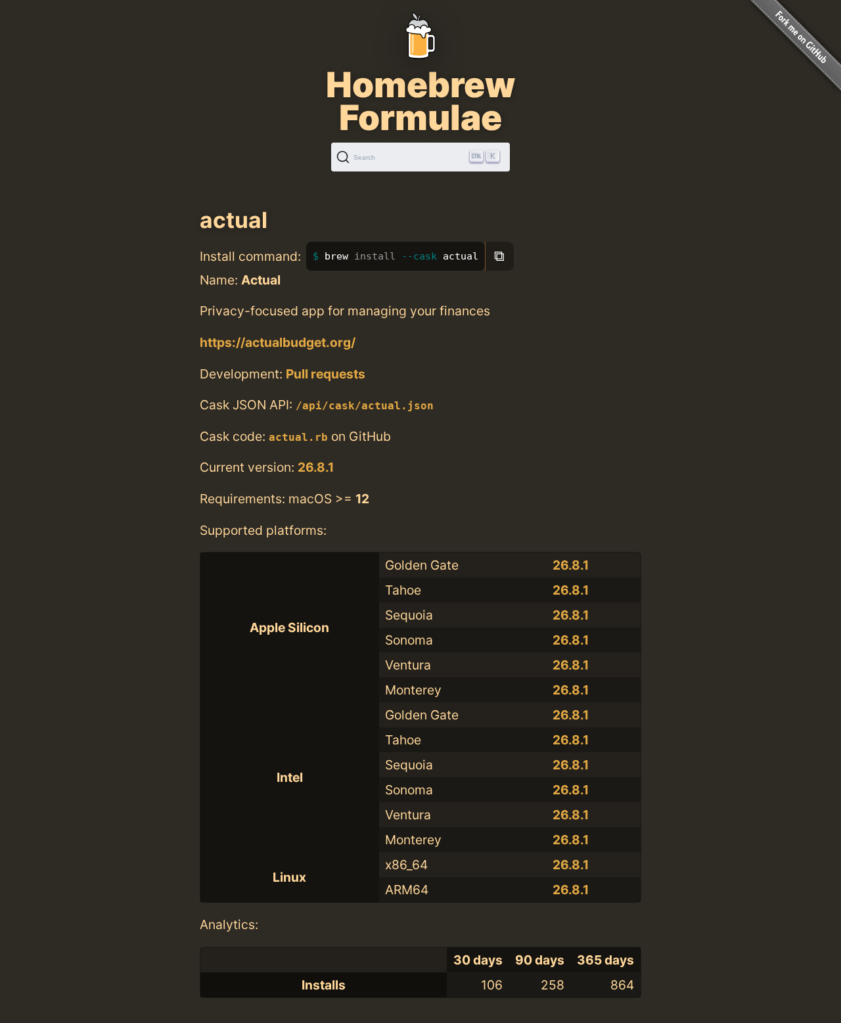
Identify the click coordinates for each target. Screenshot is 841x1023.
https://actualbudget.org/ (277, 342)
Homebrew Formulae (420, 101)
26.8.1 (316, 467)
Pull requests (325, 374)
